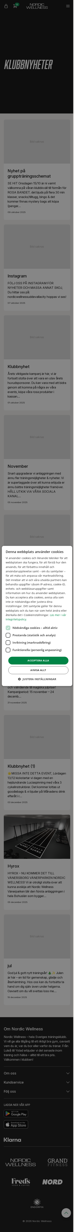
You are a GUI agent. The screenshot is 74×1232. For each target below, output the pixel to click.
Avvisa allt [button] (38, 670)
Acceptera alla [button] (38, 660)
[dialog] (37, 616)
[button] (37, 679)
